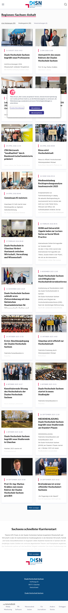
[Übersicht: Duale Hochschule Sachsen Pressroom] (33, 4)
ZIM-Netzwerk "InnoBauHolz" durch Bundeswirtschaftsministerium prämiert (19, 154)
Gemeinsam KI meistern (15, 198)
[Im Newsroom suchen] (65, 4)
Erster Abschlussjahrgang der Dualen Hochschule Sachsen (16, 344)
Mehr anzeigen (34, 508)
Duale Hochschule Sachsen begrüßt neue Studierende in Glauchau (17, 439)
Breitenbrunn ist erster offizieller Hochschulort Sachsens (49, 487)
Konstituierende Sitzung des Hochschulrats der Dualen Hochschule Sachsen (16, 393)
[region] (34, 102)
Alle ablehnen (35, 108)
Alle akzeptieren (36, 113)
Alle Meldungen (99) (8, 23)
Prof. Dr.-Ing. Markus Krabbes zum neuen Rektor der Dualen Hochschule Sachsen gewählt (14, 490)
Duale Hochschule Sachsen (34, 593)
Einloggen (62, 607)
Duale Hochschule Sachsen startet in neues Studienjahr (51, 391)
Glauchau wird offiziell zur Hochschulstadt (51, 342)
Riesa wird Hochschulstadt (45, 151)
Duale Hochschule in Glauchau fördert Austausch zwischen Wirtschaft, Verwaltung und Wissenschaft (16, 251)
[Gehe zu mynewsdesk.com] (9, 604)
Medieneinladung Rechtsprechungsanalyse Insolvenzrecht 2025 (50, 183)
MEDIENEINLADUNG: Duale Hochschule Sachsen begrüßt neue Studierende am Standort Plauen (51, 423)
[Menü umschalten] (3, 4)
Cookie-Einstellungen (17, 108)
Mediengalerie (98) (24, 23)
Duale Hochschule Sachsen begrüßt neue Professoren (17, 56)
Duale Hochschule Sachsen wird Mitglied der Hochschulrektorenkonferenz (52, 278)
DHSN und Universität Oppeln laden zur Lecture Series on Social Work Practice (50, 232)
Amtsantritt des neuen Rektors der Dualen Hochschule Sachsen (49, 57)
